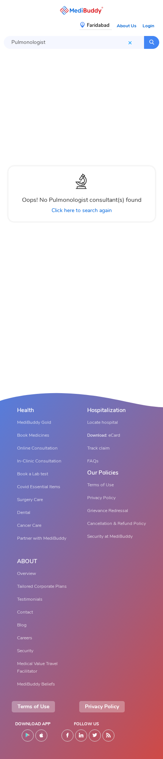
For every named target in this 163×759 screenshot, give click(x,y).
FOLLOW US (86, 724)
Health (25, 410)
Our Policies (102, 472)
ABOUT (27, 561)
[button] (81, 10)
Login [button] (148, 26)
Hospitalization (106, 410)
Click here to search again (82, 210)
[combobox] (74, 42)
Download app (32, 724)
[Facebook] (67, 735)
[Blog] (108, 735)
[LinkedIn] (81, 735)
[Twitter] (95, 735)
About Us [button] (126, 26)
